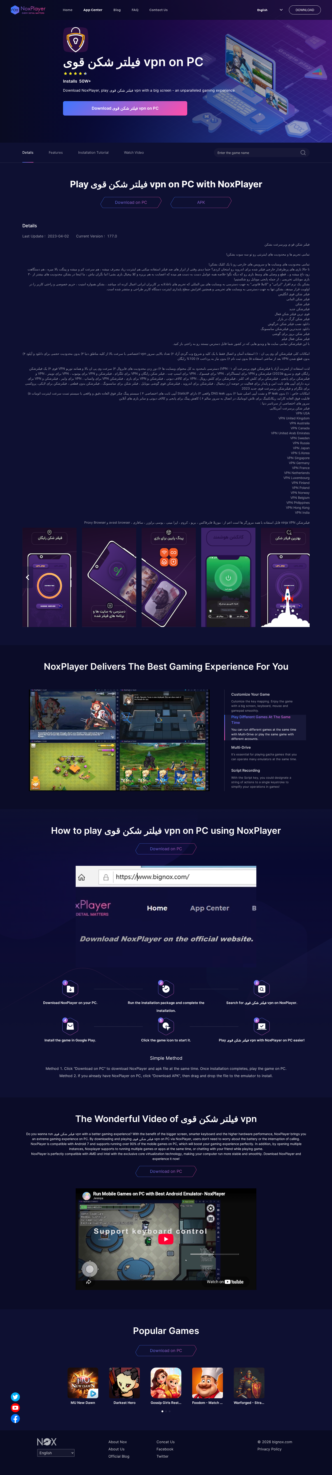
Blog (117, 10)
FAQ (135, 10)
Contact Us (158, 10)
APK (201, 202)
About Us (116, 1449)
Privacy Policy (269, 1449)
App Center (93, 10)
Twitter (162, 1456)
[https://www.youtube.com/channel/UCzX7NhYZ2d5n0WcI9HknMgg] (15, 1407)
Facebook (165, 1449)
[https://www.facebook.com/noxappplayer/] (15, 1418)
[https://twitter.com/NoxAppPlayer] (15, 1396)
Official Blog (118, 1456)
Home (67, 10)
